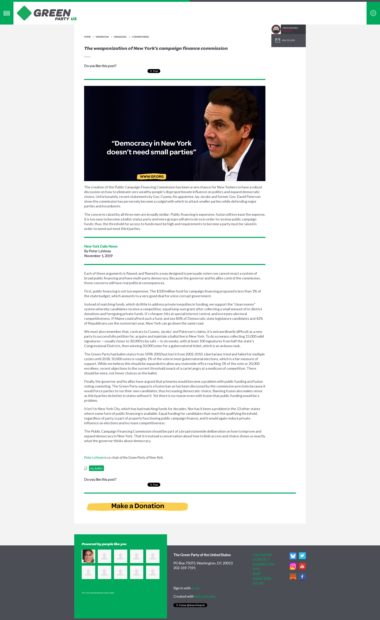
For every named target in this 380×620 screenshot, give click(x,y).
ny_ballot (96, 468)
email (195, 588)
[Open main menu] (6, 13)
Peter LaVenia (94, 457)
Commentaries (140, 36)
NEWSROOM (263, 564)
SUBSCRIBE (262, 578)
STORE (258, 583)
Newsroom (102, 36)
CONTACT (261, 559)
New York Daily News (101, 246)
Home (87, 36)
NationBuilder (205, 596)
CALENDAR (262, 555)
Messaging (120, 36)
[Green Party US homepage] (47, 12)
